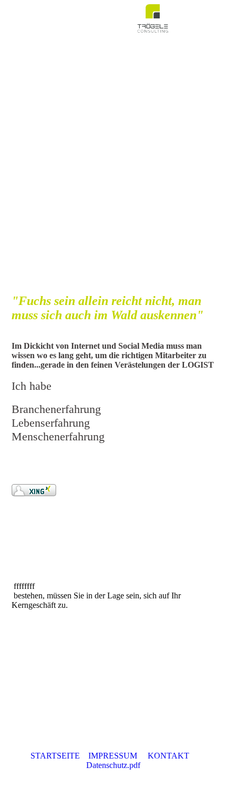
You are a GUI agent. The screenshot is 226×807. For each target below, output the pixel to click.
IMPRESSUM (112, 755)
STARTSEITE (55, 755)
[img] (152, 18)
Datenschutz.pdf (113, 765)
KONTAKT (168, 755)
